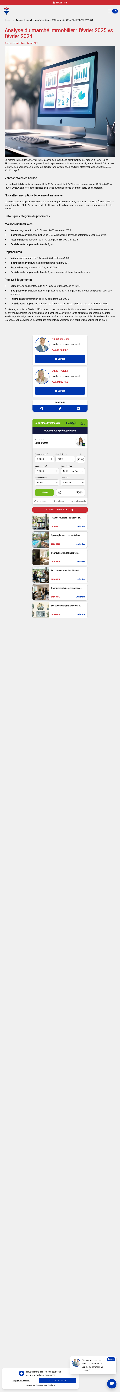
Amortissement (41, 478)
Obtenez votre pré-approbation (60, 430)
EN (115, 11)
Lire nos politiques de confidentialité (40, 1385)
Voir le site (60, 501)
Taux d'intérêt (66, 466)
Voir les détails (80, 501)
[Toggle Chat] (111, 1383)
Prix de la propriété (42, 454)
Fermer (111, 1359)
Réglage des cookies (21, 1381)
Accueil (8, 20)
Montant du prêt (41, 466)
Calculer (44, 492)
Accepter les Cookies (57, 1381)
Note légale (41, 501)
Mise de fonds (61, 454)
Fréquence (65, 478)
